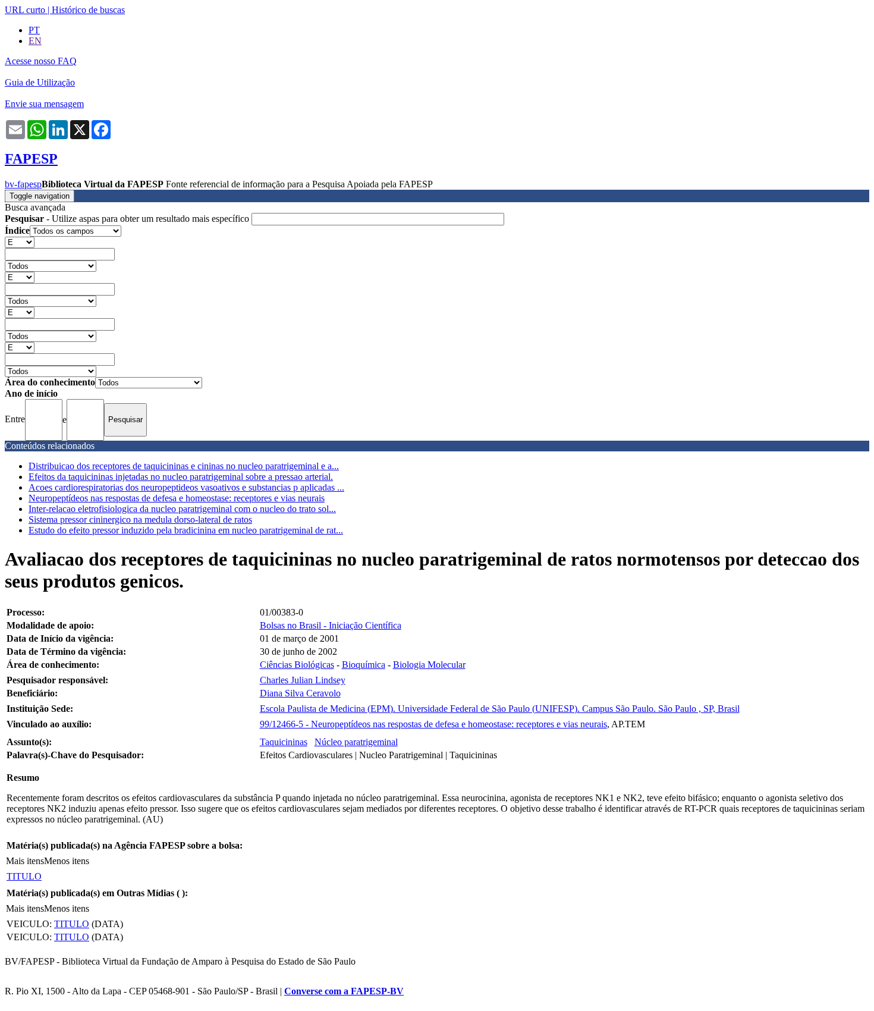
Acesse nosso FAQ (41, 61)
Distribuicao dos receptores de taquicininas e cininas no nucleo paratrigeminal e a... (184, 466)
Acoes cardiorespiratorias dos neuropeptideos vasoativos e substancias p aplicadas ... (186, 487)
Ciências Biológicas (297, 665)
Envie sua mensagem (44, 104)
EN (35, 41)
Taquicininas (283, 742)
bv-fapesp (23, 184)
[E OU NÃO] (19, 242)
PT (34, 30)
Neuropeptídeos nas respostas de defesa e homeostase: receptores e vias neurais (177, 498)
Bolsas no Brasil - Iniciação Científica (330, 625)
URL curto (25, 10)
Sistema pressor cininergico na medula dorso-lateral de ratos (140, 519)
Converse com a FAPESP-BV (344, 991)
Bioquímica (363, 665)
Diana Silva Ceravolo (300, 693)
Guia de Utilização (40, 82)
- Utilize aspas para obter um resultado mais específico (128, 218)
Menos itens (66, 861)
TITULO (24, 876)
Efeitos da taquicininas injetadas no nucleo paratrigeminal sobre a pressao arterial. (181, 477)
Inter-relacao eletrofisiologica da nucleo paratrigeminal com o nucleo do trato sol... (182, 509)
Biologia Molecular (429, 665)
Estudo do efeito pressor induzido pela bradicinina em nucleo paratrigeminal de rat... (186, 530)
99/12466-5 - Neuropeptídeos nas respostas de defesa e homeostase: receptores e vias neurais (433, 724)
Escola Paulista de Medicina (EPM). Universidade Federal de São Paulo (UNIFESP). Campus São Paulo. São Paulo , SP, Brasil (500, 709)
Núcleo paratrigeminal (356, 742)
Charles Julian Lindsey (302, 680)
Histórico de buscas (88, 10)
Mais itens (25, 861)
